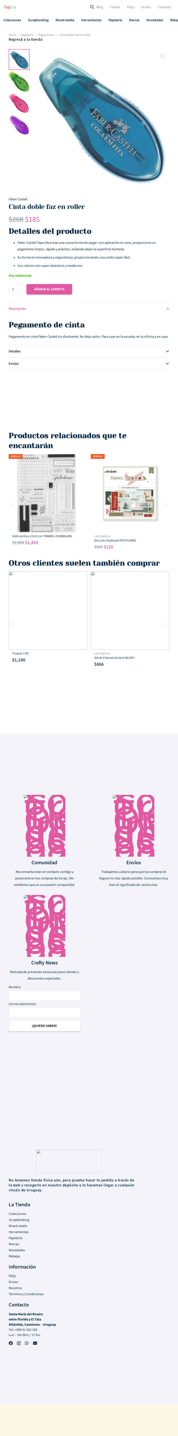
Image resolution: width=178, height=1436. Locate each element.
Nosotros (15, 1288)
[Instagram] (19, 1344)
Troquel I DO (20, 653)
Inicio (12, 35)
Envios (13, 1282)
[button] (24, 20)
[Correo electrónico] (35, 1343)
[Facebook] (11, 1343)
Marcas (14, 1244)
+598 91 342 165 (26, 1329)
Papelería (27, 35)
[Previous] (13, 504)
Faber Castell (18, 199)
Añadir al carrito (49, 289)
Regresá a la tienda (25, 39)
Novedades (17, 1250)
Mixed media (18, 1226)
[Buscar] (92, 7)
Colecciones (17, 1213)
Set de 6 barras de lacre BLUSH (114, 657)
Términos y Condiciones (26, 1294)
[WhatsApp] (27, 1343)
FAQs (12, 1276)
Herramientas (19, 1232)
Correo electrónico (22, 1004)
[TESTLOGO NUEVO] (9, 8)
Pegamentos (46, 35)
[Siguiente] (165, 504)
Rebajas (14, 1256)
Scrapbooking (19, 1220)
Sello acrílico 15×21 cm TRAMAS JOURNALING (42, 536)
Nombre (15, 987)
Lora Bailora (102, 536)
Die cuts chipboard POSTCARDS (115, 540)
